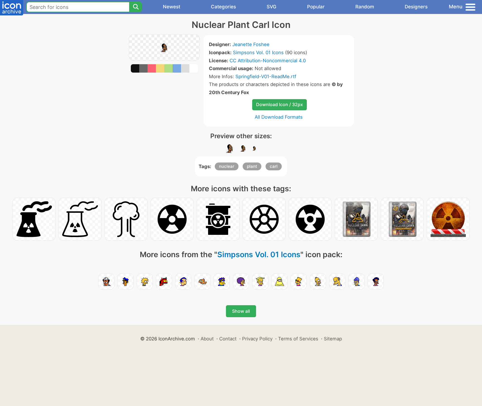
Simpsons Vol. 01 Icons (258, 52)
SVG (271, 6)
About (207, 338)
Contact (228, 338)
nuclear (226, 166)
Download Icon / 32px (279, 104)
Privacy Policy (257, 338)
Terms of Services (298, 338)
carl (274, 166)
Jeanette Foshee (250, 44)
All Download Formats (279, 117)
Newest (171, 6)
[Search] (135, 7)
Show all (241, 311)
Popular (316, 6)
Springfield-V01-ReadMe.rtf (265, 76)
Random (364, 6)
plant (252, 166)
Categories (223, 6)
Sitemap (333, 338)
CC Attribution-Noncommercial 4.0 (268, 60)
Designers (416, 6)
